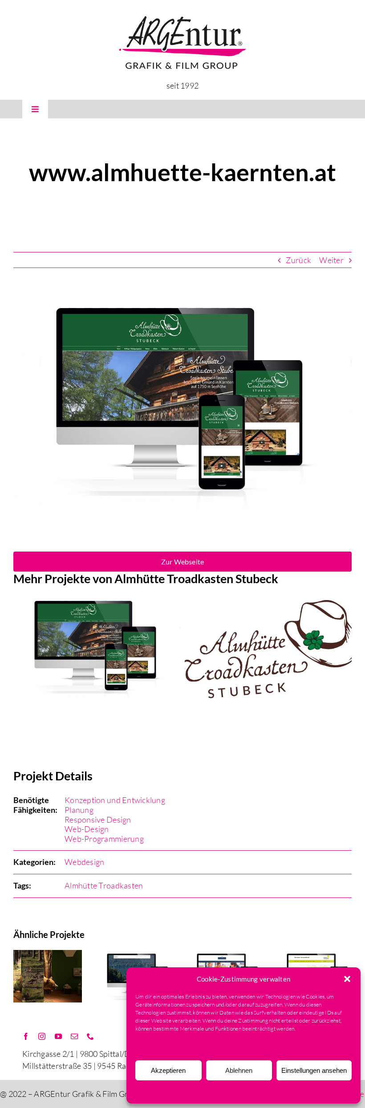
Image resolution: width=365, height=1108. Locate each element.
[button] (347, 978)
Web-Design (87, 829)
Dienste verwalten (161, 1046)
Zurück (298, 260)
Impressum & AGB (294, 1091)
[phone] (90, 1036)
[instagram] (41, 1036)
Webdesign (84, 862)
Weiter (331, 260)
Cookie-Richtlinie (191, 1091)
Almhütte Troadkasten (104, 885)
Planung (79, 810)
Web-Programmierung (104, 839)
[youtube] (58, 1036)
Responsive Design (98, 819)
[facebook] (25, 1036)
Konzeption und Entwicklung (115, 800)
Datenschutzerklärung (242, 1091)
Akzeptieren (168, 1070)
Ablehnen (238, 1070)
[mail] (74, 1036)
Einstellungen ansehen (314, 1070)
